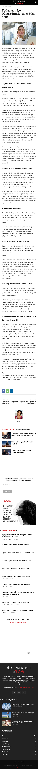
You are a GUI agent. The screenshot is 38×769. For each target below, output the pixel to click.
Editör (6, 20)
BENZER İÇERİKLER (8, 429)
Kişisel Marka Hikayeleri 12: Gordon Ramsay (17, 610)
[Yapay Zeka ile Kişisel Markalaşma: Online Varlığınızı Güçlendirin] (6, 435)
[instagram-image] (9, 633)
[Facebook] (3, 391)
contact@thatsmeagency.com (25, 687)
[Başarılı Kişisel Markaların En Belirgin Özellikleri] (6, 715)
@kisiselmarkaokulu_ (19, 622)
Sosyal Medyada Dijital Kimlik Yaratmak (16, 576)
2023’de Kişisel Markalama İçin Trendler (16, 561)
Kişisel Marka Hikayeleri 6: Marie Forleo (10, 402)
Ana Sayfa (4, 6)
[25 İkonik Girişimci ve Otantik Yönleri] (6, 444)
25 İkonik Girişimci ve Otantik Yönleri (15, 545)
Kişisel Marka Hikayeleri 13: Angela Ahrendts (21, 451)
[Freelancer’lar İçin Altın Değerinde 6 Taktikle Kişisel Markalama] (6, 723)
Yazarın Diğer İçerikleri (23, 429)
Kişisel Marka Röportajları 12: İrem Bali (15, 602)
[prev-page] (3, 459)
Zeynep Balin (5, 612)
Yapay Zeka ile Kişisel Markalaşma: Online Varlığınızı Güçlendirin (23, 434)
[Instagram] (19, 692)
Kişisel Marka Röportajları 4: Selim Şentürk (28, 402)
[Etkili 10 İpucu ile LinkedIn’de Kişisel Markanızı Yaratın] (6, 706)
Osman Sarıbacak (6, 539)
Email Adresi (6, 485)
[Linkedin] (11, 391)
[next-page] (6, 459)
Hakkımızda (16, 762)
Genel (9, 6)
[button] (3, 2)
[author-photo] (19, 418)
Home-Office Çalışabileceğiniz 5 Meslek (16, 584)
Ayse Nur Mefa (5, 604)
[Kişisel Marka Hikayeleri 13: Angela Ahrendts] (6, 452)
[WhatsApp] (7, 391)
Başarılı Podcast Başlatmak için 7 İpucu (15, 568)
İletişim (23, 762)
